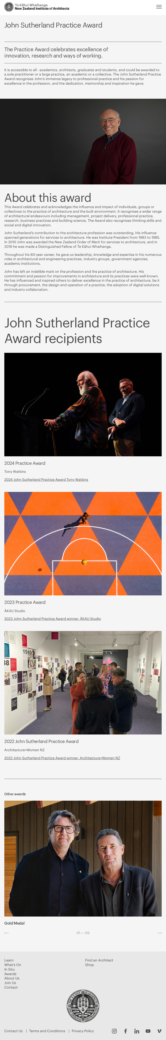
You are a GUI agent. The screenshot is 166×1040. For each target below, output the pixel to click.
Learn (9, 960)
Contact (11, 987)
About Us (11, 978)
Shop (89, 965)
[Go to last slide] (6, 933)
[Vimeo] (159, 1031)
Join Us (10, 983)
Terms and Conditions (47, 1031)
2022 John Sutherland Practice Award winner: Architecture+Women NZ (62, 758)
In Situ (9, 969)
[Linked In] (136, 1031)
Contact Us (13, 1031)
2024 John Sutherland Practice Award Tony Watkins (46, 479)
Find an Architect (99, 960)
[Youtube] (148, 1031)
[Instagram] (114, 1031)
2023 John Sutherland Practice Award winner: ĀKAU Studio (52, 618)
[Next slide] (159, 933)
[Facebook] (125, 1031)
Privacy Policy (83, 1031)
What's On (12, 965)
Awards (10, 974)
